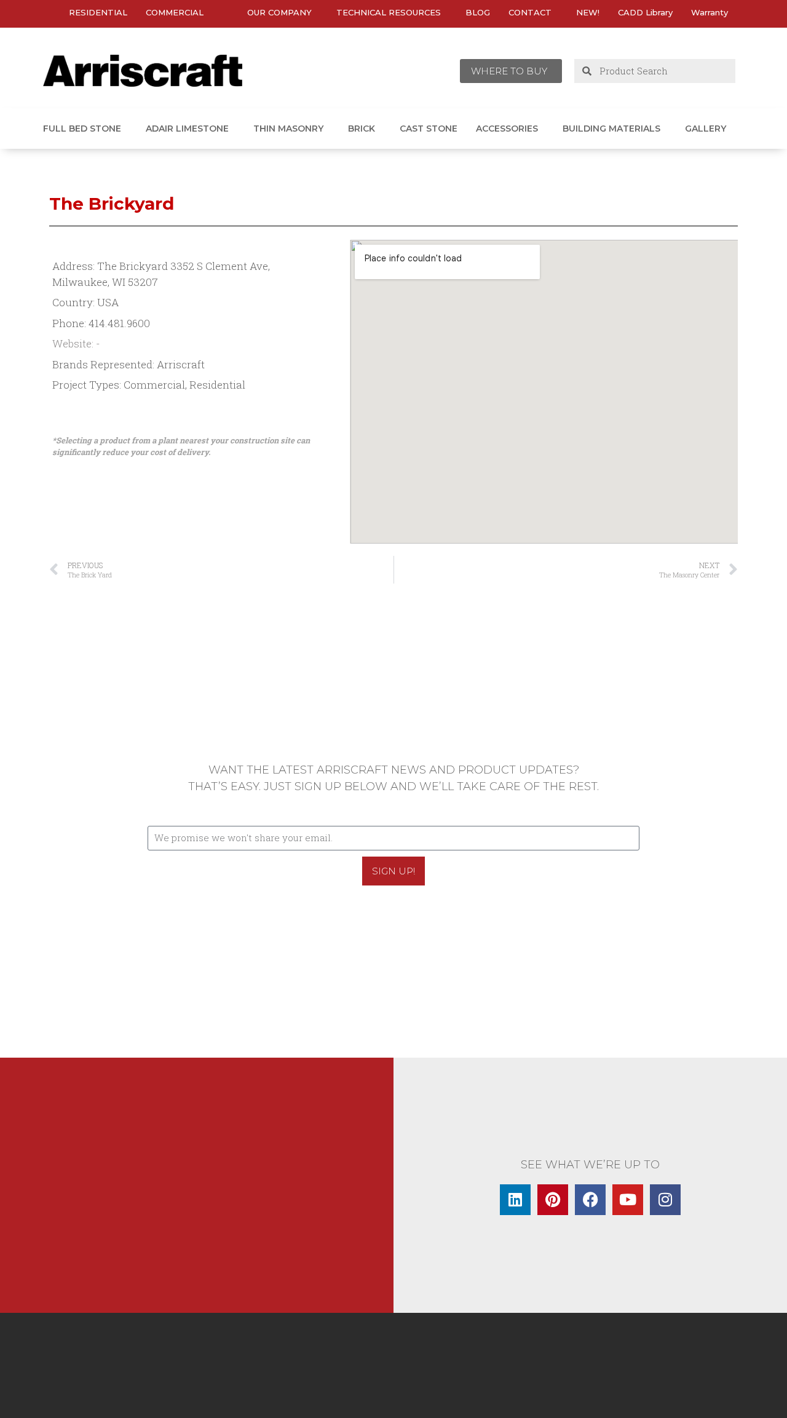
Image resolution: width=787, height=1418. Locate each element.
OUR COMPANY (279, 12)
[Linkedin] (515, 1199)
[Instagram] (665, 1199)
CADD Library (645, 12)
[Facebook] (590, 1199)
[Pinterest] (552, 1199)
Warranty (709, 12)
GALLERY (705, 128)
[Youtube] (627, 1199)
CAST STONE (428, 128)
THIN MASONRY (288, 128)
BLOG (477, 12)
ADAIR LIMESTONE (187, 128)
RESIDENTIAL (98, 12)
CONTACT (530, 12)
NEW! (587, 12)
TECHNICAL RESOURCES (388, 12)
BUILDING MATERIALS (611, 128)
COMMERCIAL (175, 12)
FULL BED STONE (82, 128)
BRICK (361, 128)
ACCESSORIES (507, 128)
